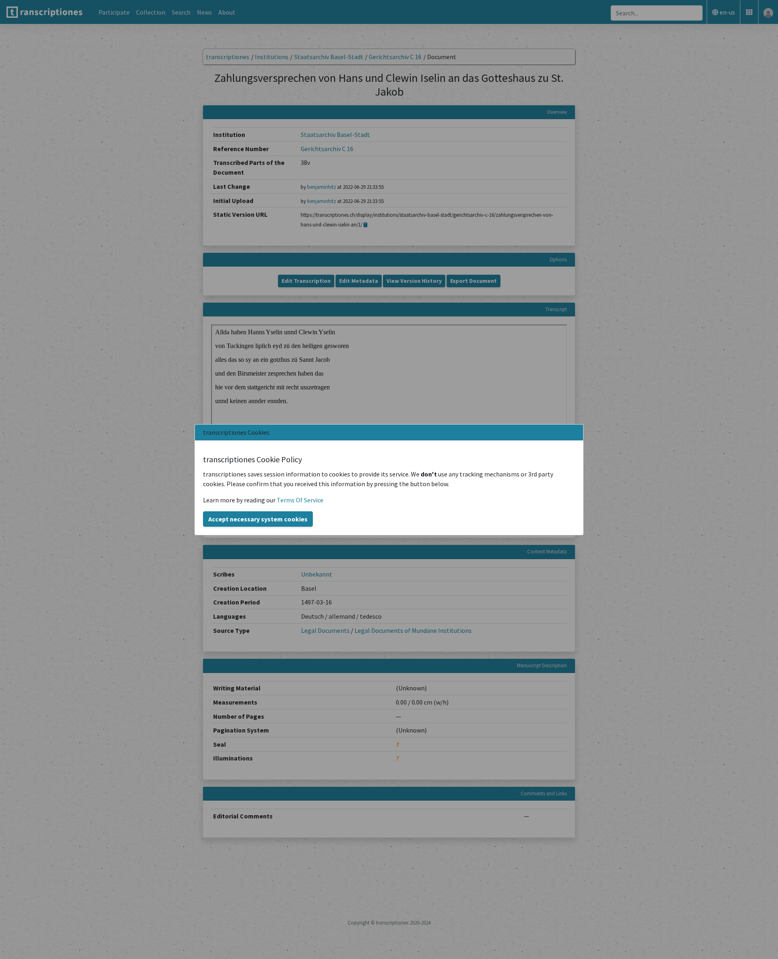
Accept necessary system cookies (258, 519)
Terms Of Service (300, 500)
